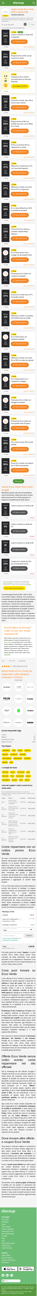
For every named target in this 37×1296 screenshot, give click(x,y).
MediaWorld (18, 758)
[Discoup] (18, 1211)
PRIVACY (20, 1288)
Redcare (5, 776)
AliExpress (6, 750)
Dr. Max (14, 780)
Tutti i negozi (6, 1226)
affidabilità (7, 654)
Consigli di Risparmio (17, 14)
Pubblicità (5, 1222)
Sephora (5, 772)
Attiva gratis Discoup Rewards (14, 588)
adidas (28, 776)
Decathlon (20, 776)
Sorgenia (27, 758)
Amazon (4, 762)
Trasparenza (6, 1245)
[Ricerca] (33, 3)
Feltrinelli (6, 780)
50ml (28, 772)
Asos (21, 780)
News (4, 1224)
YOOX (13, 750)
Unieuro (5, 754)
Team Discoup (7, 1248)
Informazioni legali (8, 1243)
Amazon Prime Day (8, 1260)
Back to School (7, 1258)
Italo (12, 776)
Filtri (32, 24)
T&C (3, 1241)
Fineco (20, 750)
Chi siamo (5, 1219)
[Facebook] (3, 1275)
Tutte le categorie (8, 1229)
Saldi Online (6, 1255)
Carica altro (18, 481)
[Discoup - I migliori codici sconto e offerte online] (18, 3)
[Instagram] (11, 1275)
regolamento (27, 584)
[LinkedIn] (7, 1275)
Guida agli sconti (7, 1231)
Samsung (23, 754)
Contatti (4, 1236)
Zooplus (27, 750)
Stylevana (20, 772)
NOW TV (27, 780)
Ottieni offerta (20, 63)
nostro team (7, 642)
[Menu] (3, 3)
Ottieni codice (19, 42)
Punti (5, 15)
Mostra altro (18, 680)
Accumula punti (20, 86)
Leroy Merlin (6, 758)
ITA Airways (13, 754)
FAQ (3, 1238)
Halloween (5, 1262)
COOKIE (26, 1288)
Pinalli (13, 772)
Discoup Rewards (7, 583)
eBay (11, 762)
